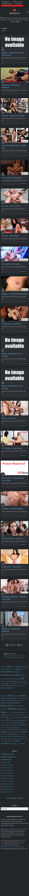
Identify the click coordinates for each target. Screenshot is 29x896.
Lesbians (3, 683)
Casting (24, 709)
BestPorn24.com (17, 1)
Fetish (13, 679)
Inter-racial (8, 681)
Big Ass (18, 669)
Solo (16, 685)
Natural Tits (9, 727)
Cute (26, 712)
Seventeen (15, 734)
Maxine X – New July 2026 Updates (14, 294)
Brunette (5, 675)
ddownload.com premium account (15, 829)
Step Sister (9, 738)
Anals (17, 698)
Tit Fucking (12, 743)
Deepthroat (3, 715)
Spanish (6, 736)
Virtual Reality (22, 743)
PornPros (10, 731)
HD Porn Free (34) (8, 784)
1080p (9, 667)
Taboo (23, 738)
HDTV (11, 720)
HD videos (3, 681)
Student (19, 738)
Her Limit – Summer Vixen (11, 206)
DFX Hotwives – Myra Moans (12, 448)
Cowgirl (11, 712)
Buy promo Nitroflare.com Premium (14, 656)
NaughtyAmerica (4, 729)
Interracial (13, 681)
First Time (3, 720)
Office (22, 729)
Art (11, 669)
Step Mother (4, 738)
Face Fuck (16, 717)
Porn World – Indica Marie (11, 264)
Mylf (5, 727)
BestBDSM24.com (7, 3)
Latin (17, 681)
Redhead (12, 685)
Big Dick (23, 669)
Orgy (26, 729)
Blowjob (15, 672)
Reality (6, 685)
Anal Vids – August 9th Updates (13, 116)
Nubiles (11, 729)
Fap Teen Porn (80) (7, 765)
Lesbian (24, 681)
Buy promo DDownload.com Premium (14, 657)
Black (20, 703)
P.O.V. (20, 683)
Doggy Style (12, 715)
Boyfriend (16, 705)
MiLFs (24, 725)
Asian (13, 669)
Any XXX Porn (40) (7, 776)
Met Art (15, 725)
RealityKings (3, 734)
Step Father (24, 736)
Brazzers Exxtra (4, 709)
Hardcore (18, 679)
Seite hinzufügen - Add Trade (14, 798)
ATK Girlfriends (4, 700)
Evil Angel (11, 717)
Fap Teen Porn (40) (7, 773)
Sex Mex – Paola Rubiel (10, 236)
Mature (11, 725)
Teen (13, 741)
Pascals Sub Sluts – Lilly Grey (12, 538)
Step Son (15, 738)
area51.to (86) (6, 762)
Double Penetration (20, 715)
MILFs (7, 683)
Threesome (10, 688)
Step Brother (11, 736)
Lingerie (2, 725)
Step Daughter (18, 736)
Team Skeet (20, 685)
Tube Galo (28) (7, 792)
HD (22, 678)
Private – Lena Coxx (9, 418)
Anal (7, 669)
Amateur (25, 666)
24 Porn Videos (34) (8, 781)
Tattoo (26, 738)
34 (19, 645)
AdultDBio (19, 667)
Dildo (8, 715)
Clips (16, 675)
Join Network (18, 3)
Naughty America (16, 727)
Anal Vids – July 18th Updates (12, 509)
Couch (7, 712)
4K (1, 667)
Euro (5, 679)
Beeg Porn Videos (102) (8, 757)
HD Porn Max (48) (7, 770)
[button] (27, 2)
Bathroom (15, 700)
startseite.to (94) (6, 759)
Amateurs (3, 669)
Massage (7, 725)
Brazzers (20, 672)
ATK (27, 698)
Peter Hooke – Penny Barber (12, 178)
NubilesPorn (15, 683)
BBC (19, 700)
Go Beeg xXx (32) (8, 786)
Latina (20, 681)
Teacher (2, 741)
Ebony (2, 678)
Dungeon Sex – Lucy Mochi (11, 324)
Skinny (23, 734)
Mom (11, 683)
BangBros (10, 700)
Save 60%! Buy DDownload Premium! (12, 5)
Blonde (10, 672)
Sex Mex (19, 734)
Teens (3, 688)
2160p (13, 666)
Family (9, 678)
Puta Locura (18, 731)
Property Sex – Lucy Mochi (11, 567)
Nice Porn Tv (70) (7, 767)
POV (2, 685)
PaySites (25, 683)
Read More (23, 62)
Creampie (22, 675)
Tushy (17, 743)
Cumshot (22, 712)
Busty (12, 675)
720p (4, 666)
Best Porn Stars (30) (8, 789)
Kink (1, 722)
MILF (19, 725)
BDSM (22, 700)
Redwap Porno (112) (8, 754)
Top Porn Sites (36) (8, 778)
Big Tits (3, 672)
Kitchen (4, 722)
